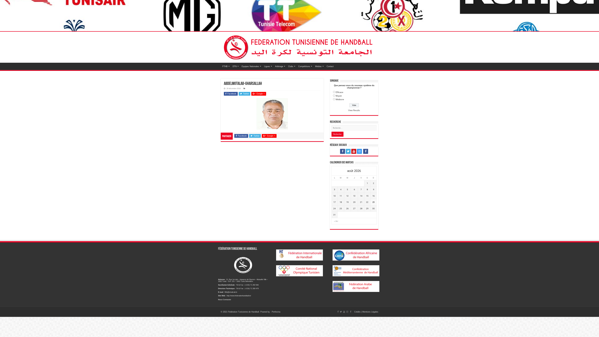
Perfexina (276, 312)
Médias (318, 66)
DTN (235, 66)
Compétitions (304, 66)
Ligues (267, 66)
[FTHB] (299, 47)
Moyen (339, 96)
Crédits (357, 312)
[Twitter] (348, 151)
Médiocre (340, 99)
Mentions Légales (370, 312)
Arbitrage (279, 66)
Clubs (290, 66)
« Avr (336, 221)
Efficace (339, 92)
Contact (330, 66)
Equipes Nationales (250, 66)
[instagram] (359, 151)
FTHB (225, 66)
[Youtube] (353, 151)
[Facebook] (342, 151)
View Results (354, 110)
